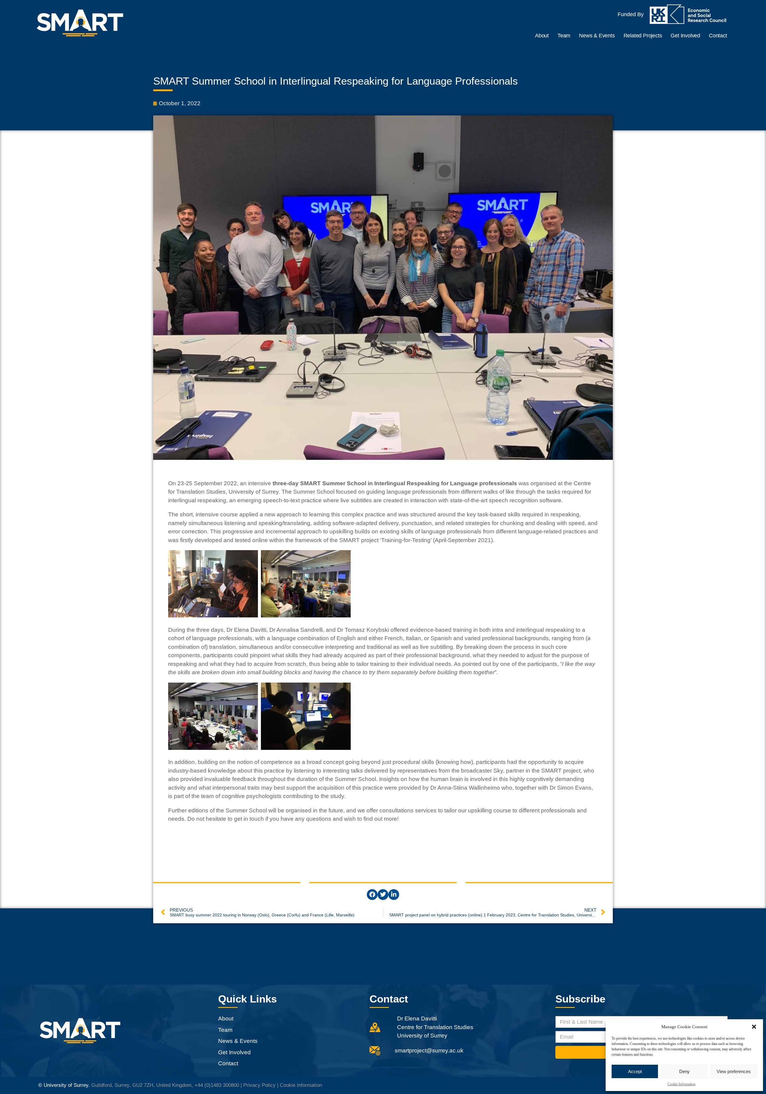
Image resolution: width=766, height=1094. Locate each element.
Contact (718, 36)
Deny (684, 1071)
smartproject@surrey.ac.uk (429, 1050)
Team (563, 36)
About (542, 36)
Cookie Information (681, 1084)
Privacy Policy (259, 1085)
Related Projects (643, 36)
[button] (754, 1027)
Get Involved (685, 36)
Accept (635, 1071)
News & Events (597, 36)
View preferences (734, 1071)
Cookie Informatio (299, 1085)
